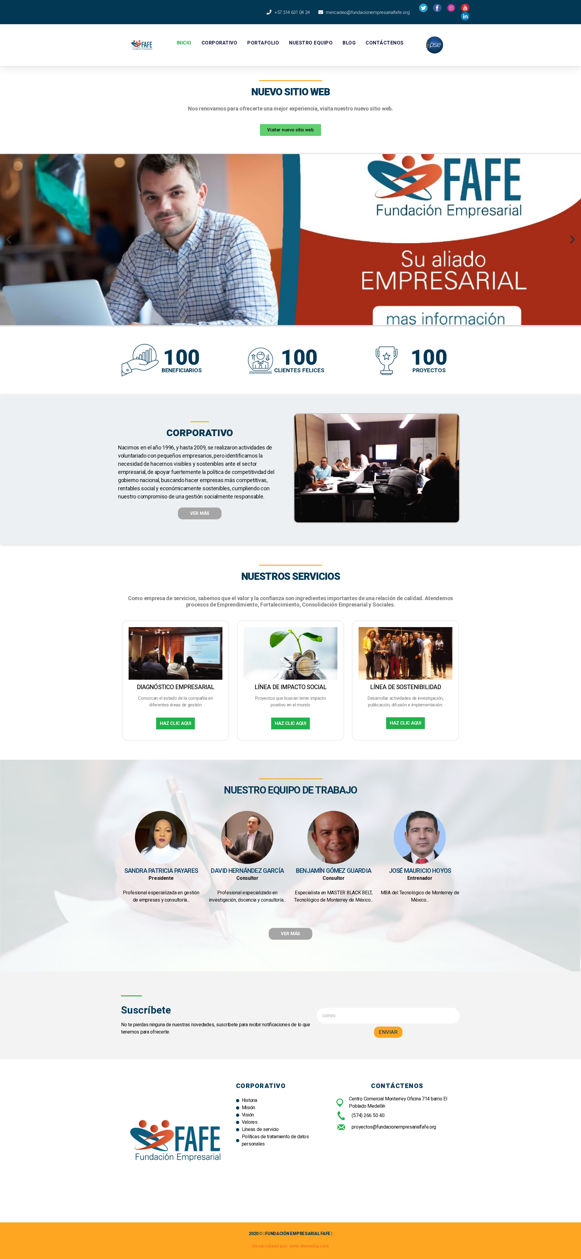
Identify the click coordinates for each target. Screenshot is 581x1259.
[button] (290, 130)
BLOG (349, 43)
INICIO (184, 43)
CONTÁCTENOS (385, 43)
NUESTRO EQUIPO (311, 43)
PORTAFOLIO (263, 43)
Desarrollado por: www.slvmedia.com (290, 1246)
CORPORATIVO (220, 43)
